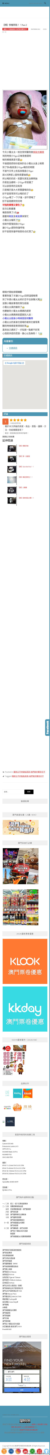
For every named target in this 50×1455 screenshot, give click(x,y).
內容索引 (8, 341)
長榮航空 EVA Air (8, 1274)
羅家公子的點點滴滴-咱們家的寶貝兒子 (15, 29)
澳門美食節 (14, 1225)
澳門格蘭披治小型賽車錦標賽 (20, 1236)
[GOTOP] (46, 1451)
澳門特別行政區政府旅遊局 (11, 1250)
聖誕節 (12, 1234)
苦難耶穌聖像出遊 (16, 1206)
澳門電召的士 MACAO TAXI (11, 1296)
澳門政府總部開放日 (17, 1220)
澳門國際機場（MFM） (10, 1264)
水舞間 (4, 1307)
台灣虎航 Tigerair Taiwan (11, 1277)
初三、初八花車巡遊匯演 (19, 1203)
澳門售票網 (6, 1321)
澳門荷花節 (14, 1212)
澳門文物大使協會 (8, 1258)
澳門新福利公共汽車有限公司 (12, 1288)
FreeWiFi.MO (7, 1329)
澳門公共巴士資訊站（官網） (12, 1285)
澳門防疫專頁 (7, 1253)
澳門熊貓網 (6, 1315)
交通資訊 (13, 348)
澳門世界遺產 (7, 1261)
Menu (7, 3)
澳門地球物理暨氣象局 (10, 1266)
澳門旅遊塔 (6, 1313)
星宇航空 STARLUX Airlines (11, 1280)
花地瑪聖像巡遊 (15, 1209)
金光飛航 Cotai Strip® (10, 1302)
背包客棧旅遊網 (7, 1255)
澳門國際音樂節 (15, 1217)
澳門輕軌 (5, 1305)
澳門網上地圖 (7, 1269)
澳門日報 (5, 1318)
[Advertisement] (25, 62)
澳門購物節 (14, 1228)
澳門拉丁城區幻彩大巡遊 (19, 1231)
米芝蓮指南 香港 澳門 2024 (12, 1326)
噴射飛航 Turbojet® (9, 1299)
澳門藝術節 (27, 1209)
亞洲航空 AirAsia (8, 1283)
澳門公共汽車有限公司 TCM (12, 1291)
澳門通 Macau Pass (9, 1294)
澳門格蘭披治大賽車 (17, 1223)
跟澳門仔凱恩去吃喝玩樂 (29, 1430)
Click (47, 727)
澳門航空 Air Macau (9, 1272)
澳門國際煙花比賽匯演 (18, 1214)
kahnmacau (35, 29)
